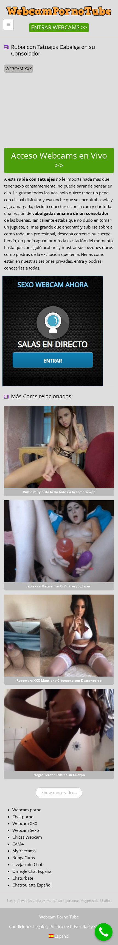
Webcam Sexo (25, 830)
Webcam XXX (24, 823)
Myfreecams (24, 850)
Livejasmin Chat (27, 864)
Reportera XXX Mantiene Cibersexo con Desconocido (59, 680)
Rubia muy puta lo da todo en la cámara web (59, 492)
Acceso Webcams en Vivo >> (59, 160)
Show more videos (59, 792)
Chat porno (22, 816)
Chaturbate (22, 878)
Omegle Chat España (31, 871)
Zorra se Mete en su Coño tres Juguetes (59, 586)
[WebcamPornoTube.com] (59, 4)
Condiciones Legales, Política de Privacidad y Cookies (59, 926)
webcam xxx (18, 68)
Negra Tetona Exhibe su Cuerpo (59, 775)
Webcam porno (26, 809)
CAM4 (18, 844)
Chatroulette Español (32, 885)
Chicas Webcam (27, 837)
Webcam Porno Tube (59, 917)
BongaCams (23, 857)
